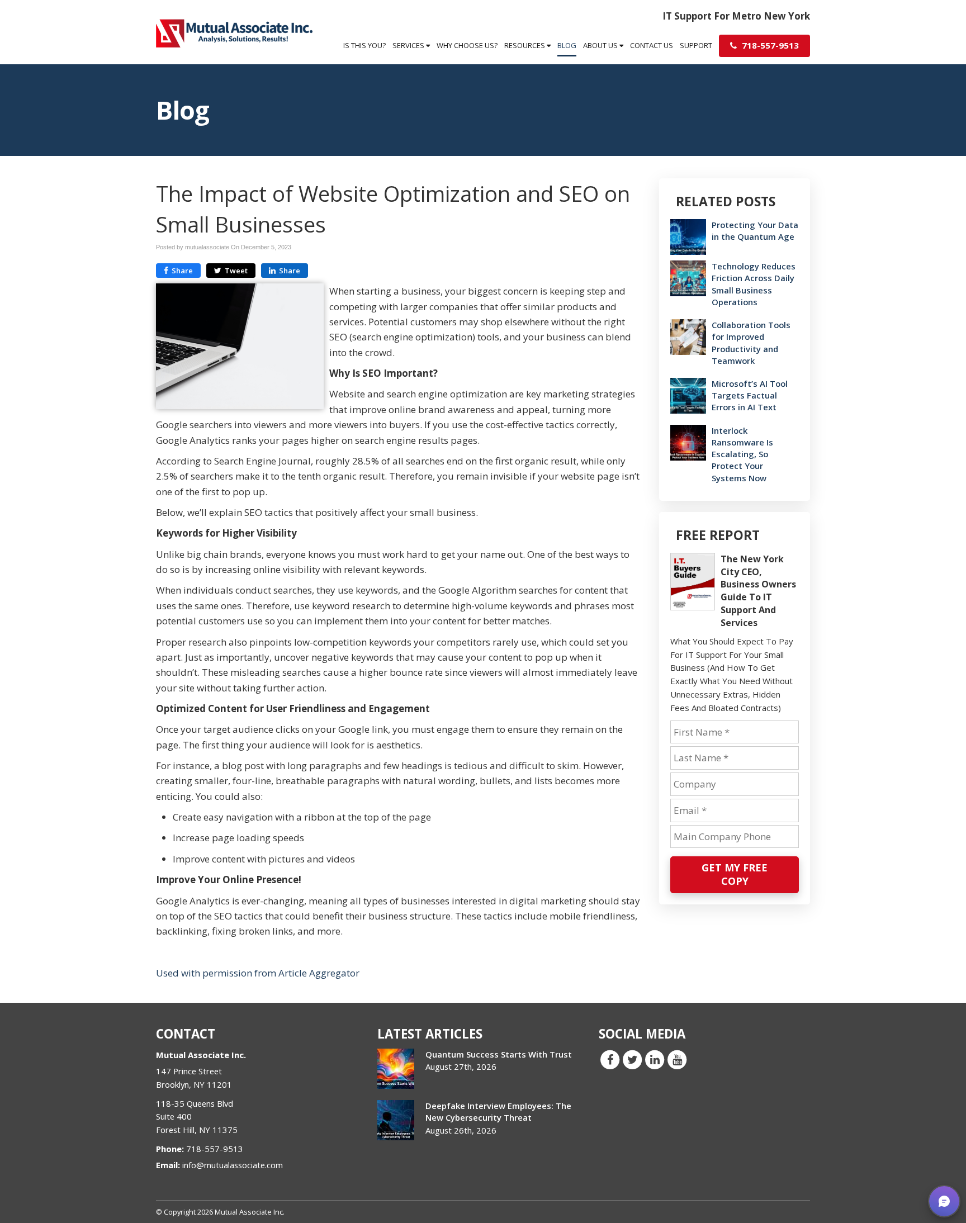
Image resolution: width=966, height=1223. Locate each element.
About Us (601, 45)
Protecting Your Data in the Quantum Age (755, 230)
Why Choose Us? (467, 45)
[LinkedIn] (654, 1059)
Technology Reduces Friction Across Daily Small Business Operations (753, 283)
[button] (944, 1201)
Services (409, 45)
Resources (525, 45)
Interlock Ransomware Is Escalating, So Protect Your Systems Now (742, 454)
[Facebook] (610, 1059)
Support (696, 45)
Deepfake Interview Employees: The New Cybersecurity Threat (498, 1111)
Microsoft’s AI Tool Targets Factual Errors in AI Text (750, 395)
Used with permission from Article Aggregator (257, 972)
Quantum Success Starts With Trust (498, 1054)
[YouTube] (677, 1059)
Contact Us (651, 45)
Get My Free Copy (735, 874)
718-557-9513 (769, 45)
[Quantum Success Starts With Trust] (395, 1069)
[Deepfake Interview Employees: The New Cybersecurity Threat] (395, 1120)
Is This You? (364, 45)
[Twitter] (632, 1059)
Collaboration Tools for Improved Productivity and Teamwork (751, 342)
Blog (566, 45)
